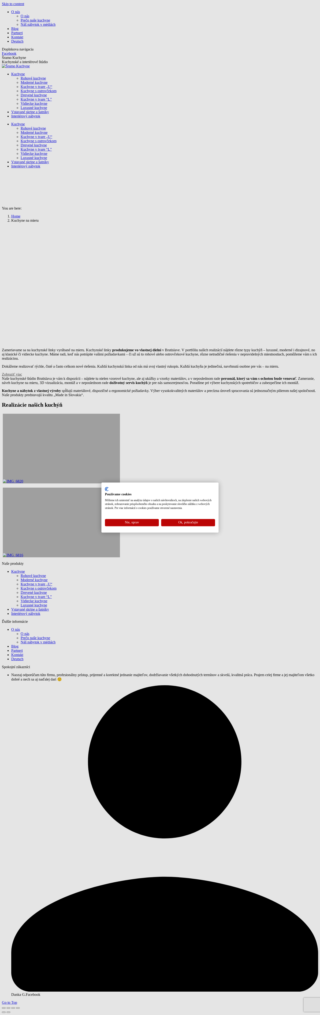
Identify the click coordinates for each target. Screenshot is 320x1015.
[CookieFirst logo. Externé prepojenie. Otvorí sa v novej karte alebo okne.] (106, 489)
